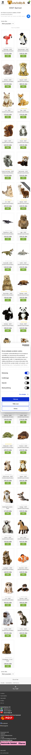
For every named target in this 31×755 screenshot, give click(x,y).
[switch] (27, 378)
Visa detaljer (22, 394)
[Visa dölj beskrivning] (28, 16)
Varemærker (9, 683)
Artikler (2, 700)
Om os (2, 703)
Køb (8, 56)
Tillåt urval (15, 404)
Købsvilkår (3, 698)
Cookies (2, 693)
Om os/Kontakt (4, 753)
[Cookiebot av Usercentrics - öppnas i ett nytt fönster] (22, 345)
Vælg (23, 208)
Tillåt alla (15, 399)
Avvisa (15, 408)
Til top (15, 689)
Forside (2, 683)
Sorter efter (4, 21)
